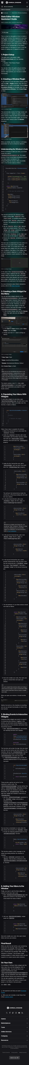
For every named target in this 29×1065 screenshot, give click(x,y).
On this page (5, 32)
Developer (5, 12)
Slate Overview (16, 286)
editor (5, 984)
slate (9, 984)
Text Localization (12, 531)
